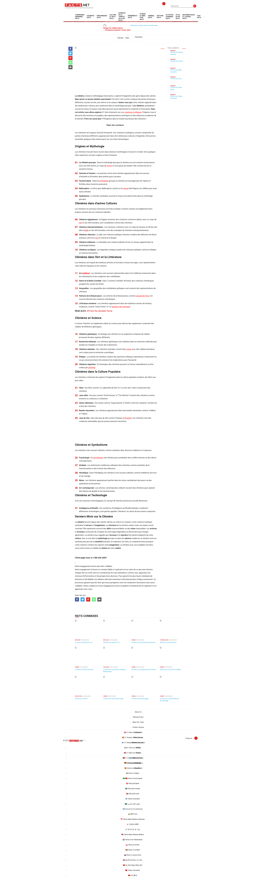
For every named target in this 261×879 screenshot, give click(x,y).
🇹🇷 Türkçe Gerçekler (132, 870)
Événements (132, 16)
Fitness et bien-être (143, 16)
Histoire (160, 16)
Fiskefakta (138, 37)
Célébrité (90, 16)
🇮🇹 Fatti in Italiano (132, 773)
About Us (138, 712)
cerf (96, 238)
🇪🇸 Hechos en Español (132, 768)
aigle (87, 230)
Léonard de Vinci (142, 296)
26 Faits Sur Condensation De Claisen (144, 669)
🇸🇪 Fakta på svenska (132, 789)
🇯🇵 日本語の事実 (132, 824)
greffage (91, 367)
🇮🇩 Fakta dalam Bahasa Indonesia (133, 819)
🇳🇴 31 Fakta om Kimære (132, 753)
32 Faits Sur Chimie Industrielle (113, 698)
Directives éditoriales (151, 25)
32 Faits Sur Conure (176, 61)
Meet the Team (138, 722)
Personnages (102, 16)
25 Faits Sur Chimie (81, 698)
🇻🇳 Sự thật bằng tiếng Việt (132, 865)
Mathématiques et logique (188, 16)
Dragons (128, 418)
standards (145, 576)
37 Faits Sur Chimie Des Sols (84, 669)
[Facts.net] (77, 5)
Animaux (123, 38)
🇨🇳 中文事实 (132, 875)
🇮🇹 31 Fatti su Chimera (132, 748)
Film (199, 16)
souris (128, 349)
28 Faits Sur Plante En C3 (111, 642)
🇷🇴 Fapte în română (133, 850)
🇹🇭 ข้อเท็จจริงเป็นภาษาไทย (132, 860)
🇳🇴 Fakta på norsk (132, 794)
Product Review (138, 727)
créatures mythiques (133, 112)
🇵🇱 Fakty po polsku (132, 845)
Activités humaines (169, 16)
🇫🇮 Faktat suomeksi (132, 799)
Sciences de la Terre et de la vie (121, 16)
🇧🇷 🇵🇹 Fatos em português (132, 778)
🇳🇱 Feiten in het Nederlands (133, 840)
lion (80, 223)
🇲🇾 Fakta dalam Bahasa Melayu (132, 834)
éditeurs (101, 579)
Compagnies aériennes (79, 16)
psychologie (98, 458)
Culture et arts (112, 16)
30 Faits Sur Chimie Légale (140, 698)
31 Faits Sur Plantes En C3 (83, 642)
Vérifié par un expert (137, 25)
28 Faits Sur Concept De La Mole (170, 669)
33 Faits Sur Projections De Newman (143, 642)
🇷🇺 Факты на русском (132, 855)
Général (151, 16)
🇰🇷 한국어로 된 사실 (132, 829)
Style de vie (178, 16)
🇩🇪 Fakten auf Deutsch (132, 763)
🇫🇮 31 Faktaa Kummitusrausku (132, 743)
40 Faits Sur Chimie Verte (168, 642)
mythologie (103, 181)
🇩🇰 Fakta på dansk (132, 783)
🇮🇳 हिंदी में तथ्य (132, 814)
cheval (125, 188)
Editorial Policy (138, 717)
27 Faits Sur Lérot (176, 78)
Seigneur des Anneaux (121, 307)
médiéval (86, 273)
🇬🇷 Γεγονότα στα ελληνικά (132, 809)
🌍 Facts (132, 758)
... (204, 16)
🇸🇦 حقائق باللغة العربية (132, 804)
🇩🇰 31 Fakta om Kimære (132, 732)
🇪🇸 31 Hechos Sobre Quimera (132, 737)
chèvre (109, 166)
